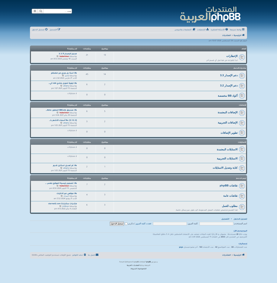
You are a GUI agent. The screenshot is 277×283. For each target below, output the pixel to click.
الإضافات (242, 105)
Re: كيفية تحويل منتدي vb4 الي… (63, 83)
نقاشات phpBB (229, 185)
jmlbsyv (65, 206)
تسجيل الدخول (240, 219)
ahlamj (66, 86)
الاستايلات (242, 142)
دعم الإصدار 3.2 (229, 85)
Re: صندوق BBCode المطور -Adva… (61, 110)
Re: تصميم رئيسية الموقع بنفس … (61, 183)
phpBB (148, 262)
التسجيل (225, 219)
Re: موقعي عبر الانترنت (67, 194)
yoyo (181, 247)
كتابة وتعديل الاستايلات (225, 167)
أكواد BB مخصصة (228, 95)
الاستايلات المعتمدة (227, 149)
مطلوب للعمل (230, 205)
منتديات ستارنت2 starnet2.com (62, 204)
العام (244, 49)
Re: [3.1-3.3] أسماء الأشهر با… (63, 120)
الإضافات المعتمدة (228, 112)
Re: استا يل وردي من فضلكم (64, 73)
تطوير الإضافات (229, 132)
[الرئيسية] (210, 14)
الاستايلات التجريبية (227, 158)
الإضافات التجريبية (228, 122)
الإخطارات (232, 55)
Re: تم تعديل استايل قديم (65, 166)
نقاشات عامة (230, 195)
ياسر (67, 76)
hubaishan (64, 57)
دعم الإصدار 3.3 (229, 75)
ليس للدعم (241, 178)
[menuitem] (220, 30)
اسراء (66, 196)
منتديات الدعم (240, 68)
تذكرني (130, 223)
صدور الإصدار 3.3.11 (68, 54)
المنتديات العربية (133, 266)
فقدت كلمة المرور (143, 223)
